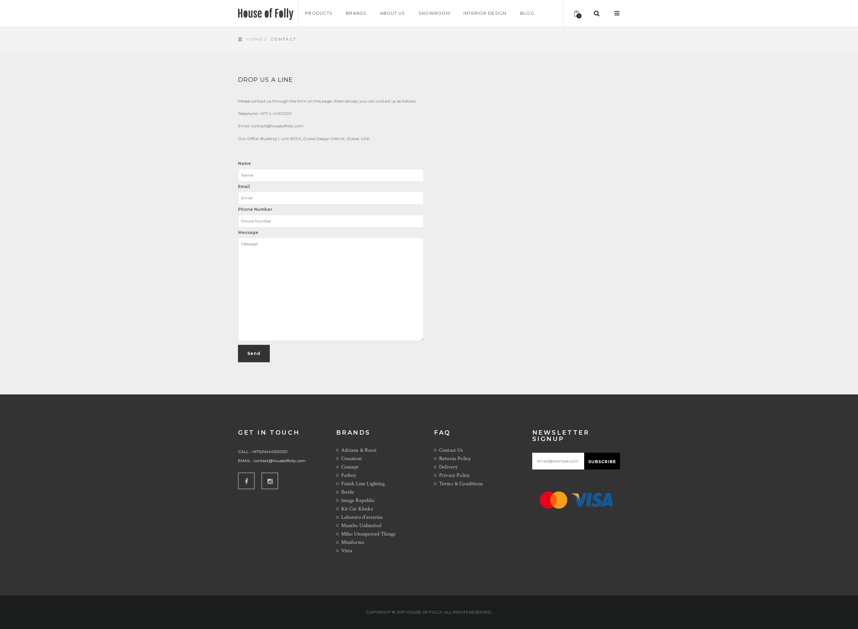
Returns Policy (455, 458)
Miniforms (352, 542)
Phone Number (255, 209)
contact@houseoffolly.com (280, 460)
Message (248, 232)
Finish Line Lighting (363, 483)
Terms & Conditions (461, 483)
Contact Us (451, 450)
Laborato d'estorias (362, 517)
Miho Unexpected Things (368, 534)
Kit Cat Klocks (357, 508)
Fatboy (348, 475)
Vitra (347, 550)
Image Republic (358, 500)
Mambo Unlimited (361, 525)
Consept (350, 466)
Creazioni (351, 458)
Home (255, 39)
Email (244, 186)
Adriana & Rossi (358, 450)
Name (244, 163)
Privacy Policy (454, 475)
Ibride (347, 492)
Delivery (448, 466)
